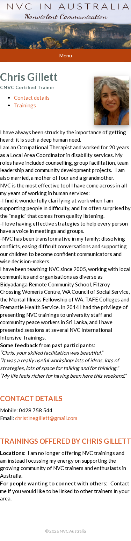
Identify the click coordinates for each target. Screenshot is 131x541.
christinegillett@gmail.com (46, 418)
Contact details (32, 97)
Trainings (25, 105)
